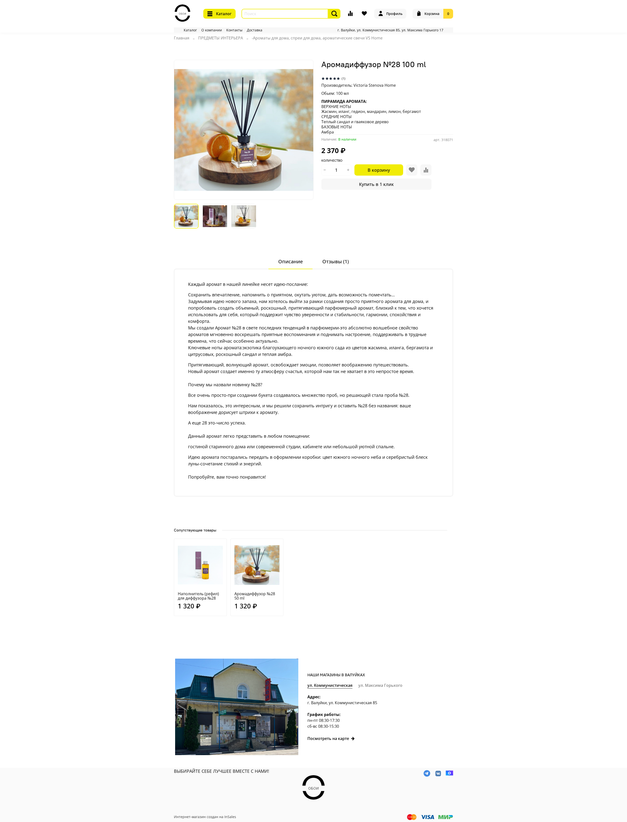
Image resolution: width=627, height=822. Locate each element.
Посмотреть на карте (328, 738)
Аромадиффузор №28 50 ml (254, 596)
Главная (181, 38)
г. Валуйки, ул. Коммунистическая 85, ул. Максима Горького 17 (390, 30)
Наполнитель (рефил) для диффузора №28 (198, 596)
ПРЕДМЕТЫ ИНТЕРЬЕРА (220, 38)
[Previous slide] (182, 130)
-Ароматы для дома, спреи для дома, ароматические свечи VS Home (317, 38)
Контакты (234, 30)
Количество (331, 161)
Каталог (223, 13)
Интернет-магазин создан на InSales (205, 816)
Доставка (254, 30)
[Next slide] (306, 130)
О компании (211, 30)
